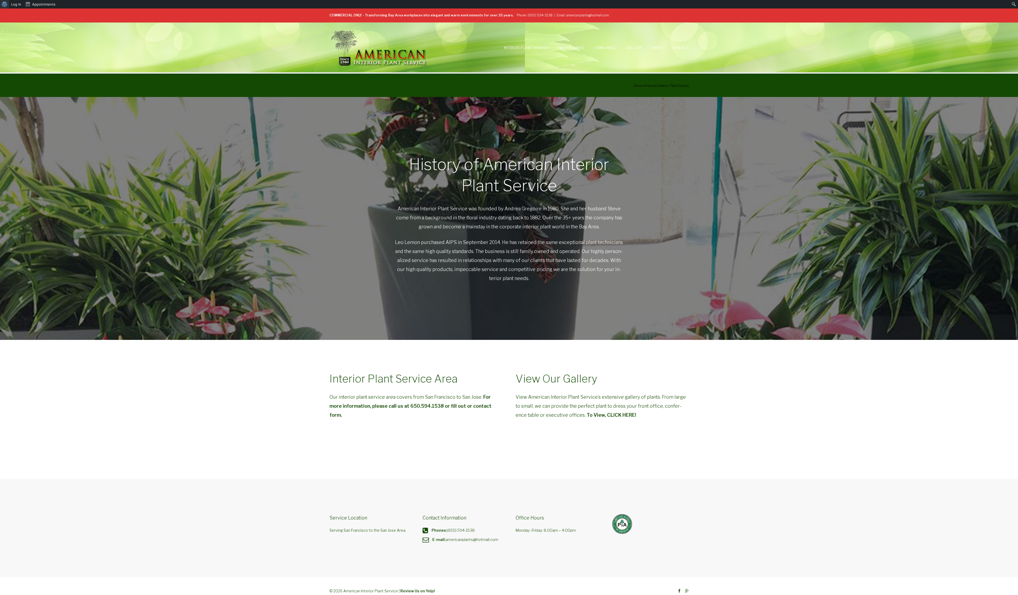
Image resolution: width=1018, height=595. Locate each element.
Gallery (634, 48)
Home (623, 86)
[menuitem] (4, 4)
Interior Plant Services (527, 48)
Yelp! (430, 591)
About (657, 48)
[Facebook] (679, 591)
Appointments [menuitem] (43, 4)
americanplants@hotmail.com (587, 15)
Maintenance (572, 48)
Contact (681, 48)
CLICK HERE (621, 415)
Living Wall (605, 48)
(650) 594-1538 (540, 15)
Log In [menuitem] (16, 4)
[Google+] (687, 591)
